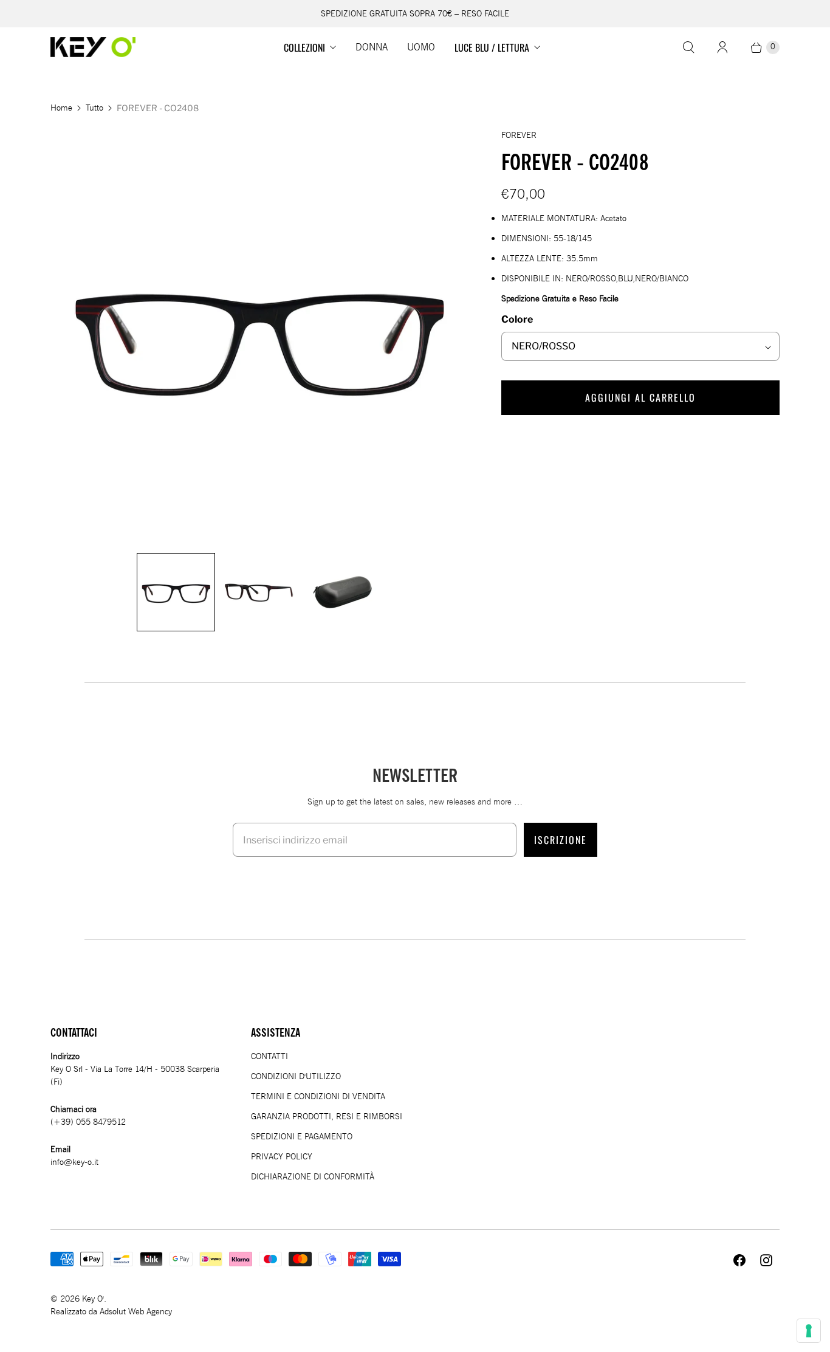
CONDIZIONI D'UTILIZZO (296, 1076)
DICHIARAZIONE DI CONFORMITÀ (312, 1176)
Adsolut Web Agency (136, 1311)
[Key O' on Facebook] (739, 1260)
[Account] (722, 47)
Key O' (93, 1299)
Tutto (94, 108)
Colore (517, 319)
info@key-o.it (74, 1162)
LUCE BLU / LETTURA (491, 47)
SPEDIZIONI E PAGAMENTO (301, 1136)
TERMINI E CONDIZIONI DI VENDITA (318, 1096)
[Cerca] (688, 47)
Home (61, 108)
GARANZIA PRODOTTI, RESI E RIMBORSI (326, 1116)
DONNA (371, 47)
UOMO (421, 47)
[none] (176, 592)
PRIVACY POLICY (281, 1156)
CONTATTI (269, 1056)
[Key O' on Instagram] (766, 1260)
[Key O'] (92, 47)
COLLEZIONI (304, 47)
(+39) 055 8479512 (88, 1122)
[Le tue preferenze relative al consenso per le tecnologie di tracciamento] (808, 1330)
